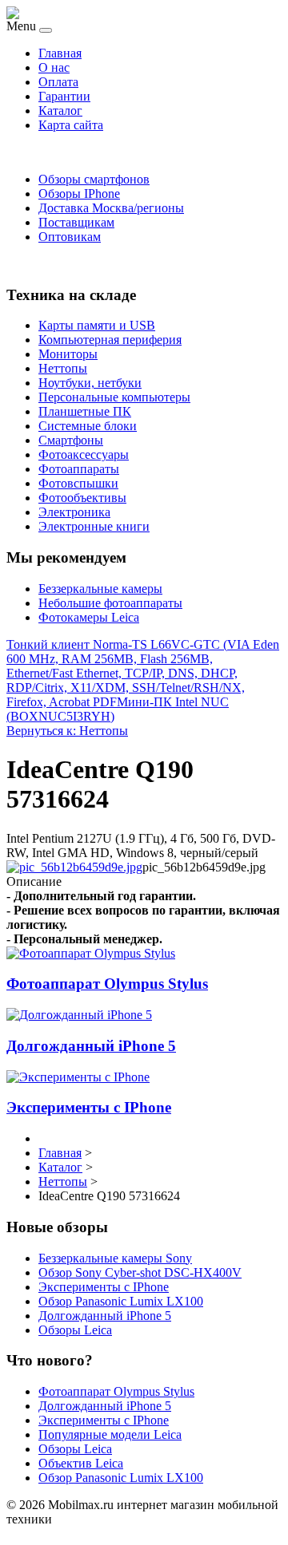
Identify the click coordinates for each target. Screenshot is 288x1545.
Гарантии (64, 96)
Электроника (74, 512)
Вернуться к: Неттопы (67, 730)
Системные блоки (87, 426)
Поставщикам (76, 222)
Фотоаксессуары (83, 454)
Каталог (60, 110)
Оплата (58, 82)
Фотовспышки (78, 483)
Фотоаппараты (78, 469)
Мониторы (68, 354)
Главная (60, 53)
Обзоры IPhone (79, 193)
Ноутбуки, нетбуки (90, 382)
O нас (54, 67)
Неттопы (62, 368)
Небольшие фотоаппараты (110, 603)
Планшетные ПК (84, 411)
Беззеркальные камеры (100, 588)
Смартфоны (70, 440)
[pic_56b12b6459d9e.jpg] (74, 867)
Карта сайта (70, 125)
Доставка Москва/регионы (111, 208)
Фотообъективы (82, 497)
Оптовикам (69, 236)
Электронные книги (94, 526)
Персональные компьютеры (114, 397)
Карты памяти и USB (96, 325)
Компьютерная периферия (110, 339)
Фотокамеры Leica (88, 617)
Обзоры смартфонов (94, 179)
